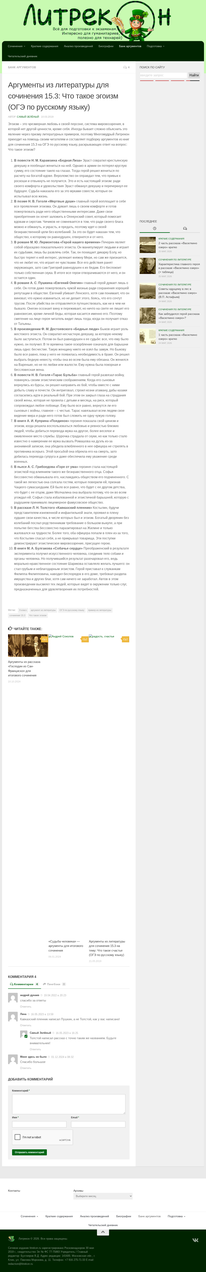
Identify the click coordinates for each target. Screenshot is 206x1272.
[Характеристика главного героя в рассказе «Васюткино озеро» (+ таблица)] (148, 266)
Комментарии (26, 984)
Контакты (14, 1190)
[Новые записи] (155, 229)
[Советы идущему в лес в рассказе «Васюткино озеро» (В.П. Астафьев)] (148, 291)
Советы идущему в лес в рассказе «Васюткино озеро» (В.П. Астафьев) (178, 292)
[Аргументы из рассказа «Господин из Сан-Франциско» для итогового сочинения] (28, 645)
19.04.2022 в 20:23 (55, 995)
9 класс (23, 610)
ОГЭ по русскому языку (72, 610)
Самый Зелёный (28, 116)
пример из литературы (99, 610)
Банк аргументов (130, 46)
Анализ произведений (78, 46)
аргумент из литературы (43, 610)
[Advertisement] (170, 143)
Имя (15, 1117)
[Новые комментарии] (185, 229)
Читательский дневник (22, 56)
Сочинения (15, 46)
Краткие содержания (44, 46)
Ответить (25, 1006)
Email (75, 1117)
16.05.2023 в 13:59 (42, 1014)
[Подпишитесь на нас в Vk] (195, 1240)
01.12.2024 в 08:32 (62, 1056)
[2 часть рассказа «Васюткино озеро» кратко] (148, 245)
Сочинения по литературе (175, 259)
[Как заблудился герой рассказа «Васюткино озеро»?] (148, 316)
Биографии (106, 46)
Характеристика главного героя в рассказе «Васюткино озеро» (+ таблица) (179, 268)
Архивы (78, 1190)
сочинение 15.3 (17, 615)
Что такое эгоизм (37, 615)
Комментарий (21, 1090)
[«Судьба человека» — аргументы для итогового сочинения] (68, 785)
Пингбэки (56, 984)
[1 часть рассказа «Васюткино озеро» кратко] (148, 337)
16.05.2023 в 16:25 (67, 1033)
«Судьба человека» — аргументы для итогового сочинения (65, 946)
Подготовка (154, 46)
